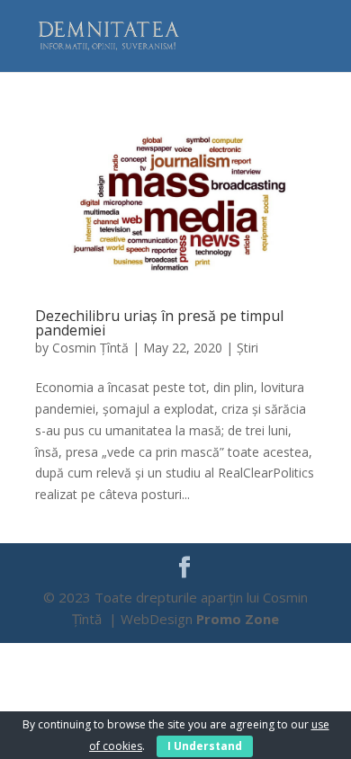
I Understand (204, 746)
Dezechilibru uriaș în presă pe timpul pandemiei (159, 323)
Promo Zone (237, 619)
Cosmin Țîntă (90, 347)
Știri (247, 347)
